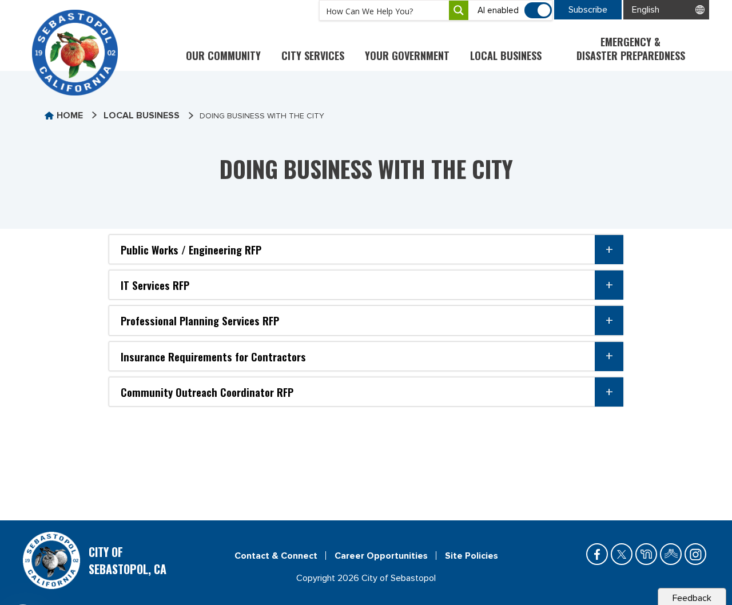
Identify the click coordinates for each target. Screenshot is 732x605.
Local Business (506, 55)
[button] (366, 249)
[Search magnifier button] (458, 10)
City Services (312, 55)
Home (70, 115)
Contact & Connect (275, 556)
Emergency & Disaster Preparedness (630, 48)
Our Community (223, 55)
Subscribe (587, 9)
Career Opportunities (381, 556)
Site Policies (471, 556)
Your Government (407, 55)
